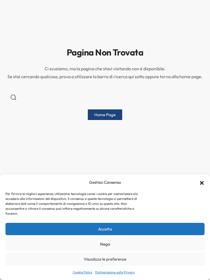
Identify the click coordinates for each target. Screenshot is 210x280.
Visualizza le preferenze (105, 259)
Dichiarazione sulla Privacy (115, 272)
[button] (202, 182)
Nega (105, 244)
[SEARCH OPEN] (13, 97)
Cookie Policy (82, 272)
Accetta (105, 229)
